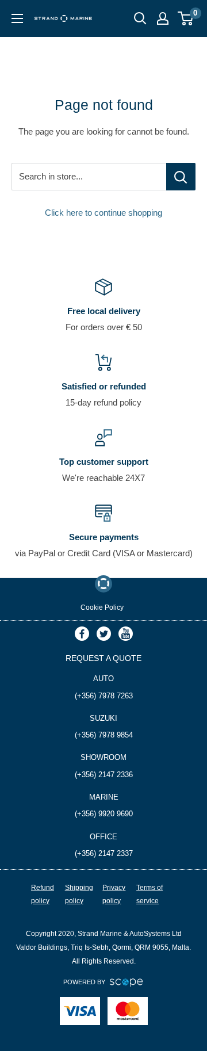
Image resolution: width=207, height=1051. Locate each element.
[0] (186, 18)
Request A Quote (103, 658)
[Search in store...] (180, 176)
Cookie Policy (102, 607)
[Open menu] (17, 18)
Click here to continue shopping (103, 212)
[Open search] (140, 18)
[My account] (162, 18)
